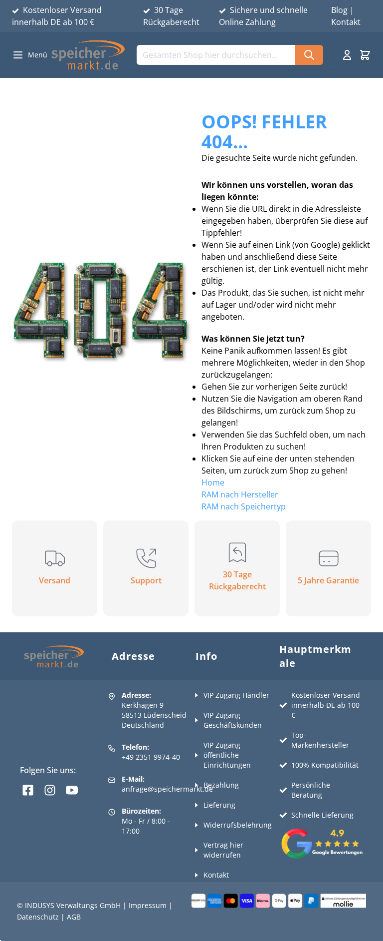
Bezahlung (221, 785)
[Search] (309, 55)
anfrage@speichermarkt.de (167, 789)
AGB (74, 917)
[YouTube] (72, 790)
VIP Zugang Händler (236, 695)
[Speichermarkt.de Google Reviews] (320, 843)
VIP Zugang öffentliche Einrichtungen (227, 755)
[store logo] (88, 55)
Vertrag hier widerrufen (223, 850)
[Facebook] (28, 790)
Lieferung (219, 805)
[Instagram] (50, 790)
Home (212, 482)
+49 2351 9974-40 (151, 757)
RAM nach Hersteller (239, 494)
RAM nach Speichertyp (243, 506)
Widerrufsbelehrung (237, 825)
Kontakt (346, 21)
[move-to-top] (364, 930)
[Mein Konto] (347, 55)
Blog (339, 9)
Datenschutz (38, 917)
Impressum (148, 905)
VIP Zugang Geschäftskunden (232, 720)
